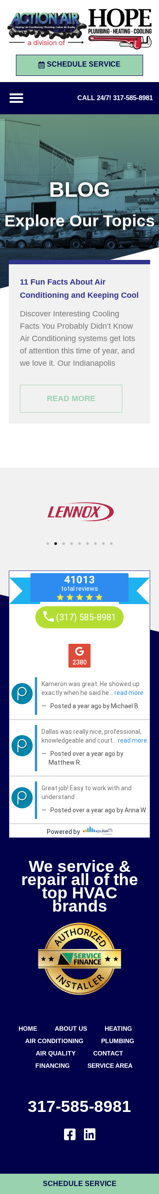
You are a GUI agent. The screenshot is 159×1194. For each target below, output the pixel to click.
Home (28, 1028)
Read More (71, 398)
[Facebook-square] (69, 1134)
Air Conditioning (54, 1040)
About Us (71, 1028)
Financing (52, 1065)
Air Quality (56, 1053)
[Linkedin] (89, 1134)
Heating (118, 1028)
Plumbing (117, 1040)
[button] (16, 98)
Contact (108, 1053)
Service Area (109, 1065)
